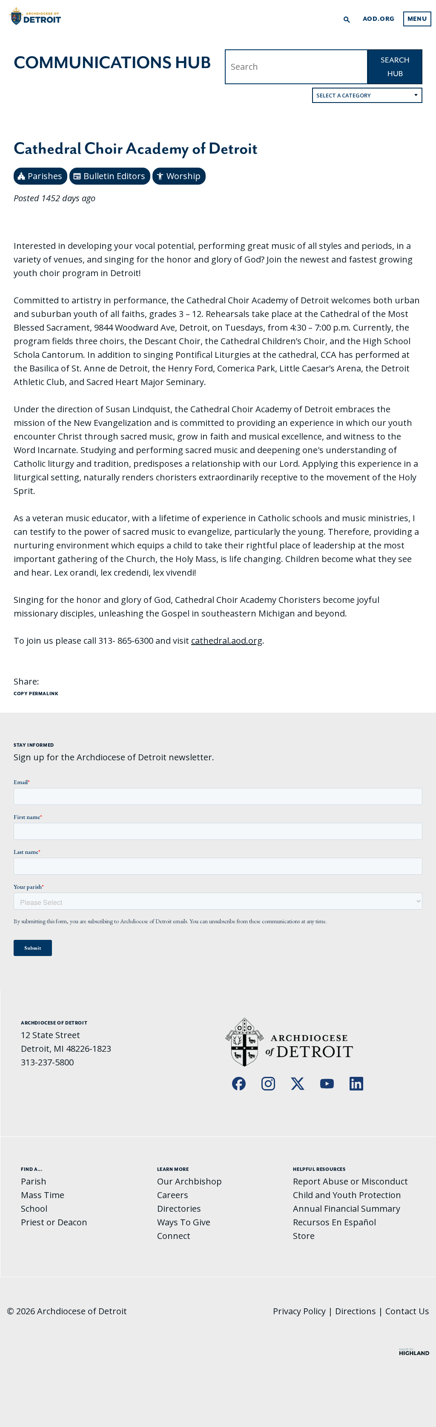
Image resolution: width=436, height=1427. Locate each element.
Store (304, 1235)
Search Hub (395, 66)
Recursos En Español (334, 1222)
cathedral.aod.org (226, 640)
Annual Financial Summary (346, 1208)
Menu (417, 19)
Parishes (39, 176)
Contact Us (407, 1311)
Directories (179, 1208)
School (34, 1208)
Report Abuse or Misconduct (350, 1181)
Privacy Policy (299, 1311)
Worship (178, 176)
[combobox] (367, 95)
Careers (172, 1195)
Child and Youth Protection (347, 1195)
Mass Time (42, 1195)
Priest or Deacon (54, 1222)
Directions (355, 1311)
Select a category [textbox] (343, 95)
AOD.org (379, 19)
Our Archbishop (189, 1181)
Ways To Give (183, 1222)
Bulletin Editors (109, 176)
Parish (33, 1181)
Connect (173, 1235)
